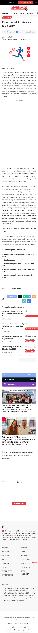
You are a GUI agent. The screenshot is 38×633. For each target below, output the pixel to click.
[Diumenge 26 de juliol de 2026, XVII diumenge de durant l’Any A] (30, 326)
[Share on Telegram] (29, 296)
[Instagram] (19, 384)
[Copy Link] (13, 32)
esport (14, 288)
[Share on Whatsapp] (25, 296)
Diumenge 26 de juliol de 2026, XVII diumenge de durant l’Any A (13, 326)
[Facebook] (19, 375)
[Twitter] (19, 379)
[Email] (34, 296)
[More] (20, 32)
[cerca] (34, 8)
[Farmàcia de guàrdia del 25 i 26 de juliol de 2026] (30, 349)
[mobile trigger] (4, 8)
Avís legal (27, 617)
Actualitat (29, 341)
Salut (19, 288)
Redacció (9, 37)
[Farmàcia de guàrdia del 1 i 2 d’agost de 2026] (30, 338)
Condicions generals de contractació (13, 617)
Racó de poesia (9, 260)
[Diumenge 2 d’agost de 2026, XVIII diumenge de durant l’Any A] (30, 313)
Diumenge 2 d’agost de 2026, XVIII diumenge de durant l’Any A (12, 313)
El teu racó (7, 17)
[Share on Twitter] (10, 32)
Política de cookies (23, 620)
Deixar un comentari (28, 360)
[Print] (17, 32)
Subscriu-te (19, 503)
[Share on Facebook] (7, 32)
